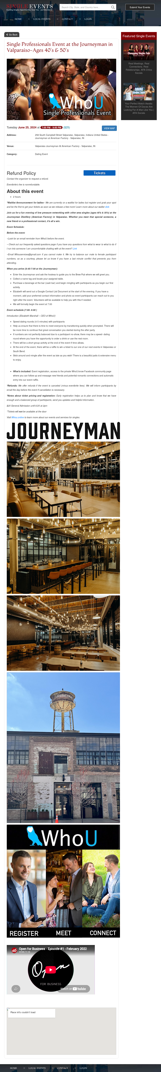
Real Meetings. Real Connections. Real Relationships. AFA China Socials (139, 68)
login (88, 19)
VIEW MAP (109, 128)
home (18, 19)
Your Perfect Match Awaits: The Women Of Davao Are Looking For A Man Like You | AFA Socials (139, 108)
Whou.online (17, 417)
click (107, 206)
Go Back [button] (12, 34)
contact (67, 19)
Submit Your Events (140, 7)
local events (41, 19)
